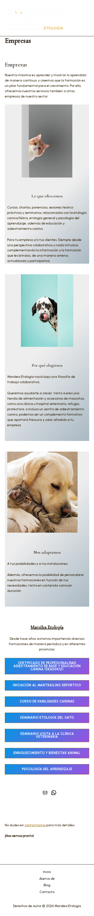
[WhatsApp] (53, 792)
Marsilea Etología (47, 627)
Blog (47, 885)
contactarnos (35, 825)
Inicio (47, 872)
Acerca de (47, 878)
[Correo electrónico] (45, 792)
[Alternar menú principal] (81, 18)
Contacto (47, 892)
